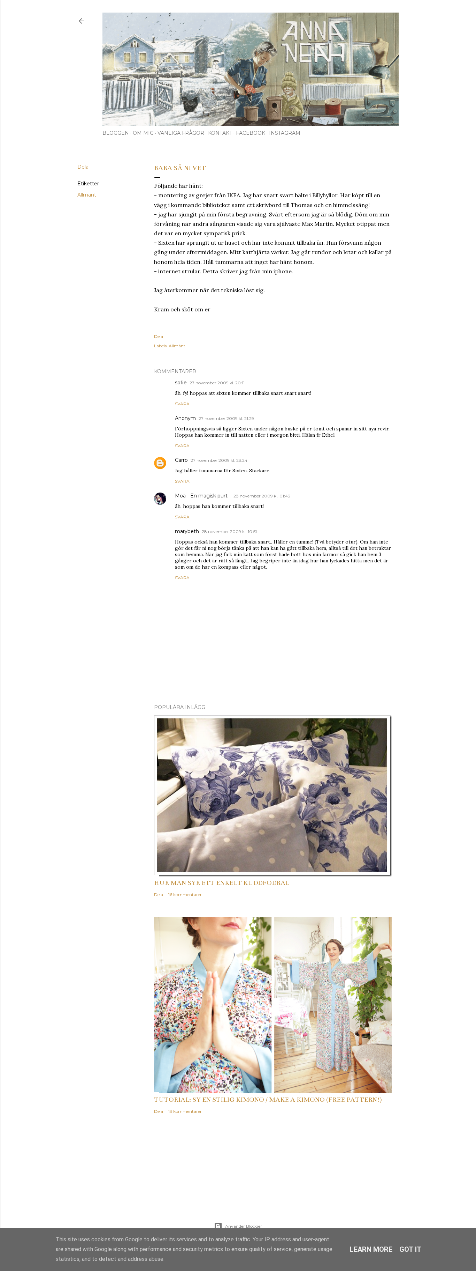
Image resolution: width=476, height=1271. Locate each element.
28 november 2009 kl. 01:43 (261, 495)
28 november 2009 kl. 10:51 (229, 531)
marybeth (187, 531)
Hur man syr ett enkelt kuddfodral (221, 883)
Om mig (143, 133)
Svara (182, 403)
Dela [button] (83, 167)
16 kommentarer (185, 894)
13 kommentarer (185, 1111)
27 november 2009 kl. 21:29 (226, 418)
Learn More (371, 1249)
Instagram (284, 133)
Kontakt (220, 133)
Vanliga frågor (181, 133)
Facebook (250, 133)
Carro (181, 460)
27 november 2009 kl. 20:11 (217, 382)
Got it (410, 1249)
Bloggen (115, 133)
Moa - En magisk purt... (203, 496)
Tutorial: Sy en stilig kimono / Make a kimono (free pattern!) (268, 1099)
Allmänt (86, 195)
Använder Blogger (243, 1226)
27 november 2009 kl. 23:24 (219, 460)
